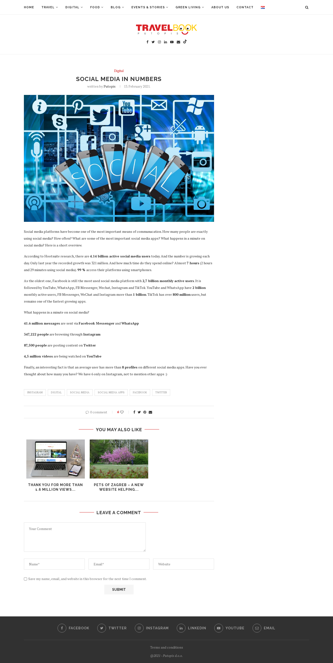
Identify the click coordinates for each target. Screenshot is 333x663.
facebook (140, 392)
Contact (245, 7)
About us (220, 7)
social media (79, 392)
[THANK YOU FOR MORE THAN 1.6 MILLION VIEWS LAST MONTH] (55, 459)
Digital (72, 7)
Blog (116, 7)
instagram (35, 392)
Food (95, 7)
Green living (188, 7)
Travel (48, 7)
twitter (161, 392)
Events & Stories (148, 7)
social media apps (111, 392)
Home (29, 7)
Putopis (110, 86)
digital (56, 392)
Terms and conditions (166, 647)
